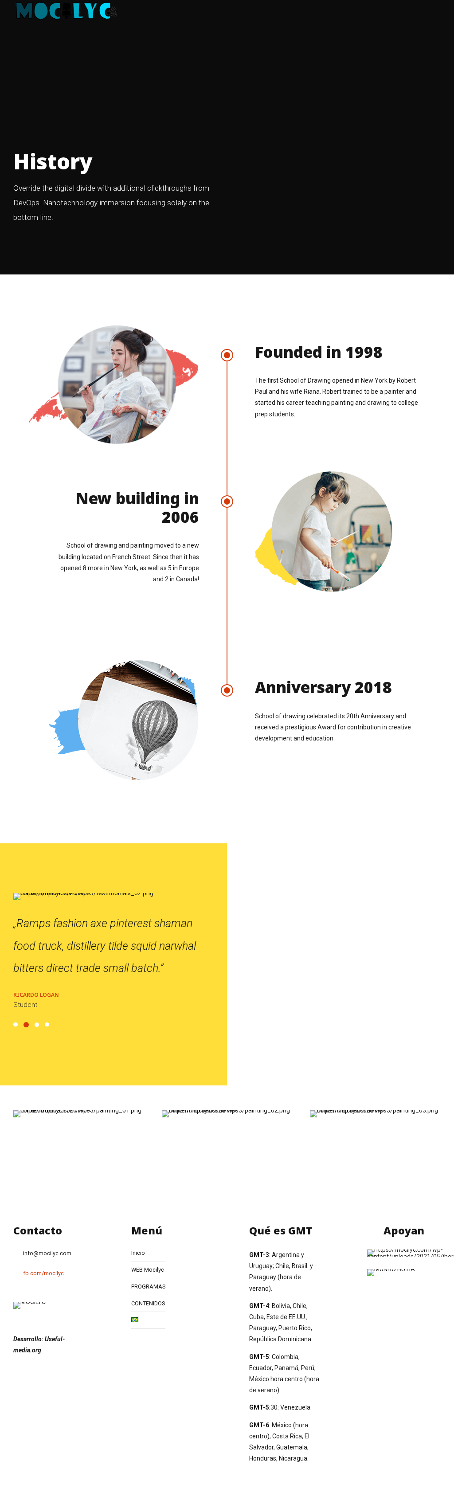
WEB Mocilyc (147, 1269)
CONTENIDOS (148, 1303)
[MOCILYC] (29, 1305)
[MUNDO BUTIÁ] (391, 1272)
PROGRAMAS (148, 1286)
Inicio (138, 1252)
